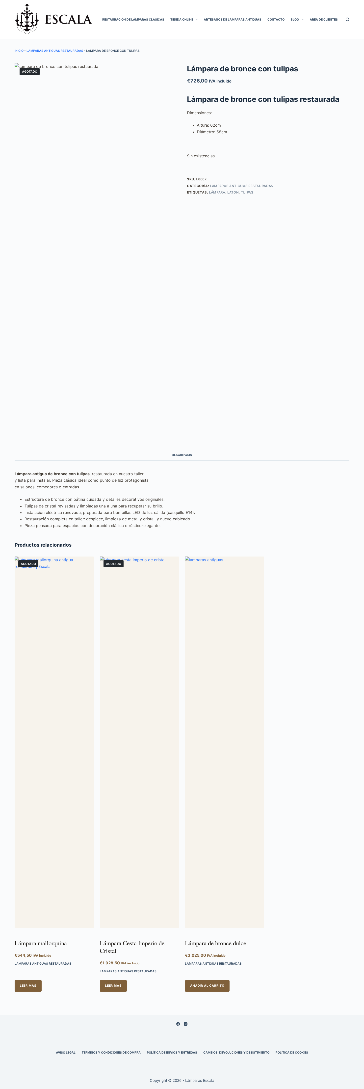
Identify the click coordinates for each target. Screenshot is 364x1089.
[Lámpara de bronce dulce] (224, 745)
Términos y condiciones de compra (111, 1052)
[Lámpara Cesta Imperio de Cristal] (139, 745)
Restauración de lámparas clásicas (133, 19)
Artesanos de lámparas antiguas (232, 19)
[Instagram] (185, 1024)
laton (233, 192)
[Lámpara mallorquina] (54, 745)
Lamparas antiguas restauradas (54, 51)
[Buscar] (347, 19)
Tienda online (181, 19)
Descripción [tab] (182, 455)
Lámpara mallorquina (41, 943)
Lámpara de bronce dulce (215, 943)
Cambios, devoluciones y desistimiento (236, 1052)
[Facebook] (178, 1024)
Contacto (276, 19)
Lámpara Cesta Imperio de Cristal (132, 947)
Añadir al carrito (207, 985)
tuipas (247, 192)
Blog (295, 19)
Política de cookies (292, 1052)
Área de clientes (324, 19)
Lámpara (217, 192)
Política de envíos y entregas (172, 1052)
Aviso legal (66, 1052)
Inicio (19, 51)
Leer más (28, 985)
